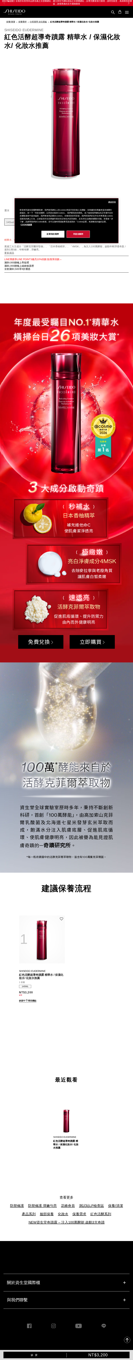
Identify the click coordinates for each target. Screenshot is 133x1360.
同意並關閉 (78, 234)
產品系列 (29, 1214)
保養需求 (79, 1214)
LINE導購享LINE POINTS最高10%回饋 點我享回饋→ (33, 259)
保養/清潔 (115, 1206)
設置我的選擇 (53, 234)
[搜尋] (113, 12)
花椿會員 (68, 1206)
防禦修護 (17, 1206)
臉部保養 (47, 1214)
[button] (128, 3)
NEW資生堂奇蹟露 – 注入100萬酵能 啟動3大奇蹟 (67, 1222)
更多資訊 (9, 252)
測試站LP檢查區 (91, 1206)
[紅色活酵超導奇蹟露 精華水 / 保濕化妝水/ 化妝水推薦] (42, 937)
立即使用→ (97, 2)
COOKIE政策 (26, 225)
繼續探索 (112, 202)
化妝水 (63, 1214)
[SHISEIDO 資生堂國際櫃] (14, 12)
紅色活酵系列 (100, 1214)
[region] (66, 220)
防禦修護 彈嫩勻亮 (42, 1206)
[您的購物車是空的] (119, 12)
